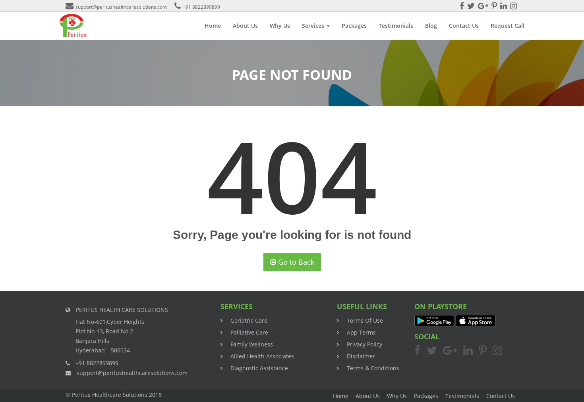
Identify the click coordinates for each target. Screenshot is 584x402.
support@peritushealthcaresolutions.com (121, 7)
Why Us (280, 25)
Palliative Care (249, 332)
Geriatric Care (248, 320)
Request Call (507, 25)
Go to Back (295, 262)
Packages (354, 25)
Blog (431, 25)
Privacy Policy (364, 344)
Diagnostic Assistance (259, 368)
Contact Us (464, 25)
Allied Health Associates (262, 356)
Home (213, 25)
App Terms (361, 332)
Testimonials (396, 25)
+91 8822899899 (201, 7)
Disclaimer (361, 356)
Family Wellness (251, 344)
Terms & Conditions (373, 368)
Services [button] (314, 25)
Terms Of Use (365, 320)
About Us (245, 25)
